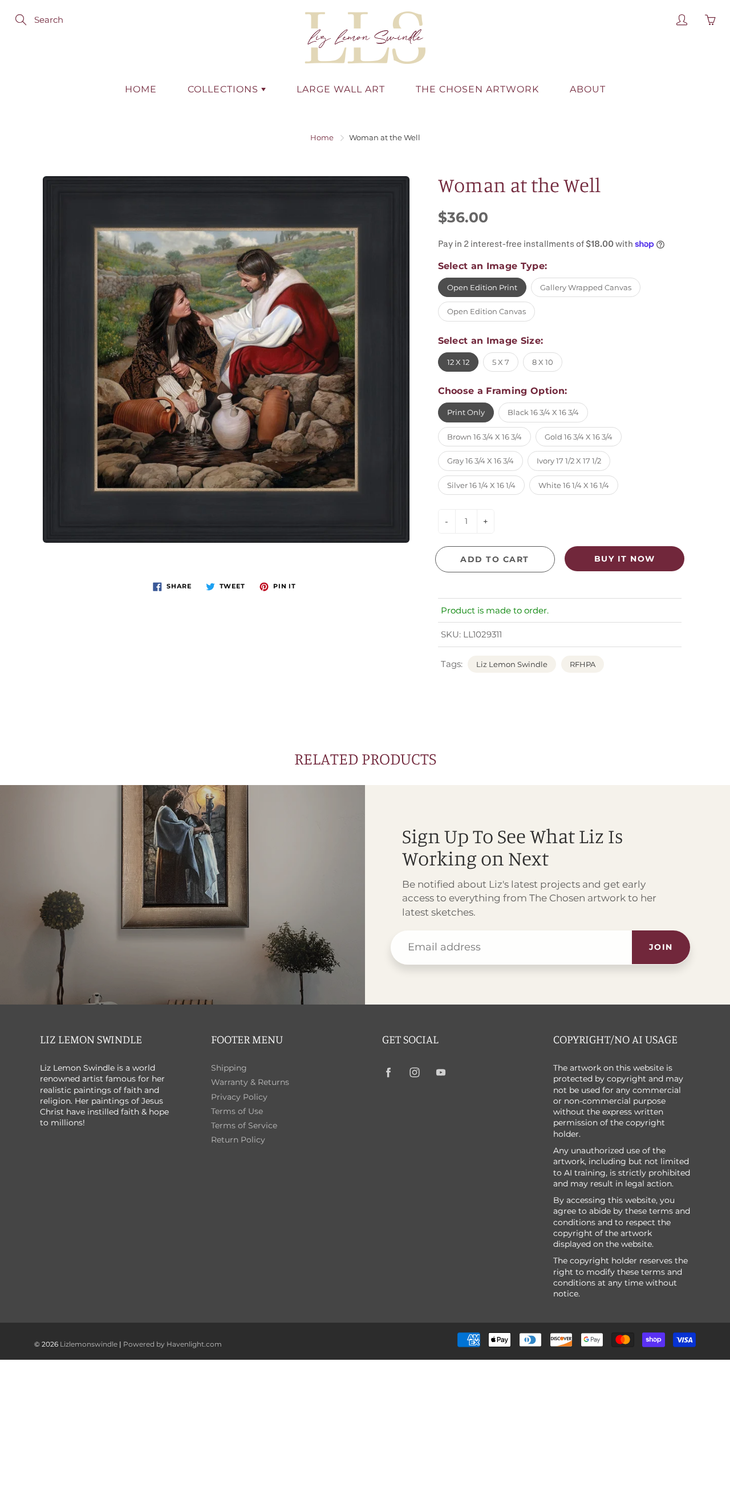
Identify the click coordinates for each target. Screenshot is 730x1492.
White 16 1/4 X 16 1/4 (573, 485)
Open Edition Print (482, 287)
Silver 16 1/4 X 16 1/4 (481, 485)
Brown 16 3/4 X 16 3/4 (484, 436)
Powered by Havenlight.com (172, 1344)
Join (661, 947)
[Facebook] (388, 1073)
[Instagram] (414, 1073)
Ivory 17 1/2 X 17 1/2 (569, 460)
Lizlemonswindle (88, 1344)
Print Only (466, 412)
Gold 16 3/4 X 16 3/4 (579, 436)
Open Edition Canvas (486, 311)
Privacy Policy (239, 1096)
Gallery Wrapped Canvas (585, 287)
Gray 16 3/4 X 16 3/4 (480, 460)
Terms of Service (244, 1125)
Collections (224, 89)
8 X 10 (542, 362)
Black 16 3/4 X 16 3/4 (543, 412)
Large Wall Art (341, 89)
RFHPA (582, 664)
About (588, 89)
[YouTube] (441, 1073)
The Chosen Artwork (477, 89)
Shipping (229, 1067)
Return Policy (238, 1139)
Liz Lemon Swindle (512, 664)
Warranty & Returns (250, 1082)
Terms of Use (237, 1111)
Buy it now (624, 559)
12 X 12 (458, 362)
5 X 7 (500, 362)
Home (141, 89)
